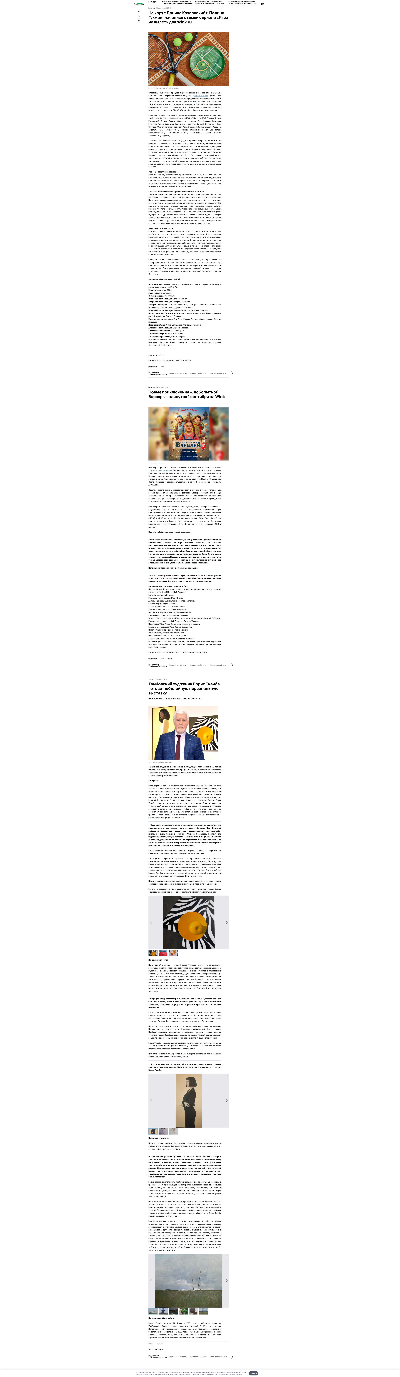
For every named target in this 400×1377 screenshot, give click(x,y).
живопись (160, 1344)
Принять (253, 1373)
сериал (169, 658)
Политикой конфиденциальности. (182, 1374)
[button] (226, 922)
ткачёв (151, 1344)
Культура (152, 1)
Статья (151, 679)
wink (162, 658)
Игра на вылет (201, 95)
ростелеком (152, 367)
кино (162, 367)
